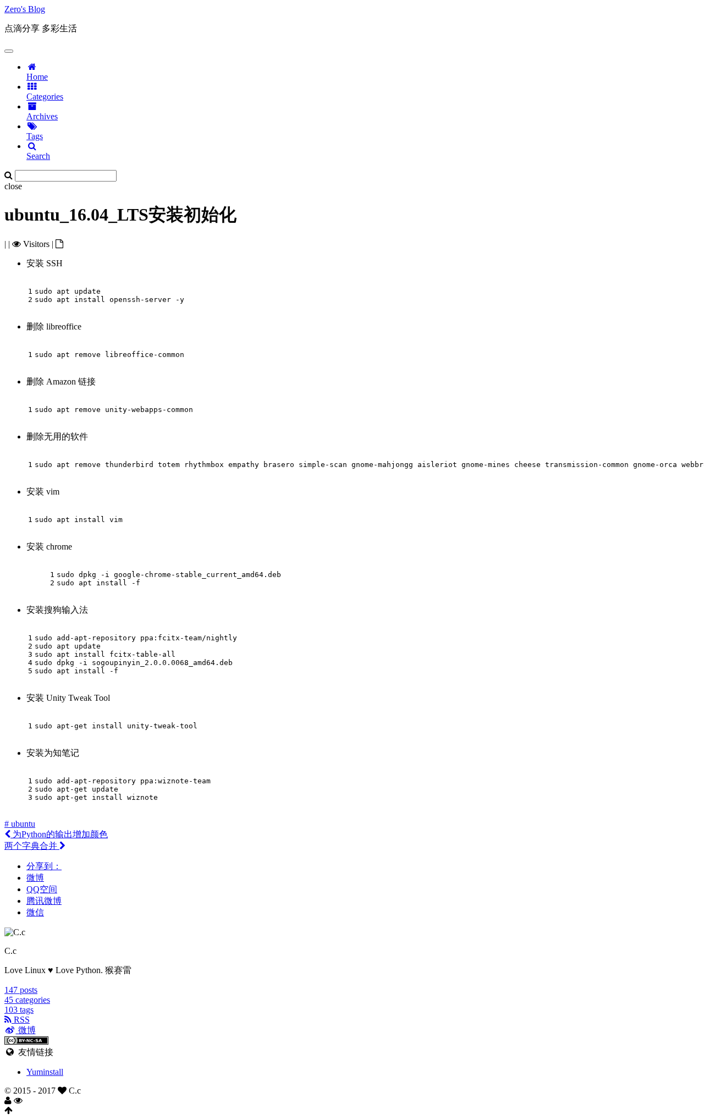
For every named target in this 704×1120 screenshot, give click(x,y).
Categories (44, 96)
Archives (42, 116)
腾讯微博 (44, 900)
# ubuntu (19, 823)
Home (37, 76)
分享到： (44, 866)
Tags (34, 136)
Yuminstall (44, 1072)
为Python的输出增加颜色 (59, 834)
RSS (21, 1019)
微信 (35, 912)
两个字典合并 (31, 845)
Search (38, 156)
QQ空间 (41, 889)
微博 (35, 877)
